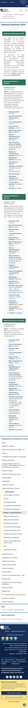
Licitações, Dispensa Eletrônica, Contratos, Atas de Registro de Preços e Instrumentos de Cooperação (13, 465)
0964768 (11, 350)
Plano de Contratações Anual (12, 530)
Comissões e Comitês (8, 485)
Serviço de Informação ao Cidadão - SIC (13, 449)
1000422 (11, 119)
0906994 (16, 363)
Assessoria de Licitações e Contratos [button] (11, 619)
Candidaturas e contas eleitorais (15, 634)
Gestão (4, 442)
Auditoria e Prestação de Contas (11, 474)
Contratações (9, 492)
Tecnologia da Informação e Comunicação (14, 456)
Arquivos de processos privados (13, 534)
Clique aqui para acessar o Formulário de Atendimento (18, 661)
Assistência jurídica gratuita (18, 631)
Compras (6, 498)
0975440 (20, 292)
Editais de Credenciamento (11, 516)
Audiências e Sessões (8, 446)
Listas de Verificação (8, 602)
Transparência (8, 14)
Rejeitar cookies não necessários (14, 697)
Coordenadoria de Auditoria (9, 557)
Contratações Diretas (10, 502)
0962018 (15, 346)
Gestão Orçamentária (8, 460)
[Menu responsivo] (21, 10)
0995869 (16, 132)
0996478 (11, 124)
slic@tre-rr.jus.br (16, 73)
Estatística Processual (8, 598)
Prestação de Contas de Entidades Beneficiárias (12, 583)
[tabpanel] (14, 232)
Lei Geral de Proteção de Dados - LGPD (13, 575)
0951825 (11, 223)
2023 (5, 546)
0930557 (11, 113)
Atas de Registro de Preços (11, 495)
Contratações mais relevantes (12, 505)
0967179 (11, 268)
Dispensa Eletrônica (8, 16)
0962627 (11, 235)
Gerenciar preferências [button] (14, 701)
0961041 (11, 245)
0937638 (18, 128)
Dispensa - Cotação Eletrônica (12, 512)
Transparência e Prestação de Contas (23, 2)
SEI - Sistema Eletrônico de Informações (13, 594)
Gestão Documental (7, 568)
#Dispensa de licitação (19, 609)
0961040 (16, 243)
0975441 (11, 407)
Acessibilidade (4, 2)
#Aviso (4, 609)
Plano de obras (6, 579)
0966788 (11, 231)
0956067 (16, 227)
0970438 (12, 298)
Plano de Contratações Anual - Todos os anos (12, 541)
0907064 (11, 354)
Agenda (7, 631)
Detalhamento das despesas (12, 509)
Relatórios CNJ (6, 591)
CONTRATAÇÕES (19, 14)
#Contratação (10, 609)
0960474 (18, 239)
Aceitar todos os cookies (14, 693)
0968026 (11, 274)
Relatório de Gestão (7, 587)
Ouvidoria (12, 2)
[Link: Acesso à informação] (27, 6)
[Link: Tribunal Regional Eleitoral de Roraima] (5, 627)
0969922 (17, 283)
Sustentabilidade (6, 477)
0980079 (17, 413)
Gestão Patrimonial (7, 554)
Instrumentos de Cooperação (12, 527)
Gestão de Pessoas (7, 470)
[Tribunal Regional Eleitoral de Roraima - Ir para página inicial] (4, 10)
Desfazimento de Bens (8, 561)
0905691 (11, 342)
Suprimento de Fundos (10, 549)
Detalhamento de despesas (11, 537)
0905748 (18, 358)
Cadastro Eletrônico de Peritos (10, 488)
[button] (26, 10)
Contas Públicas (6, 572)
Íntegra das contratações (11, 523)
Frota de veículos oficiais (9, 564)
